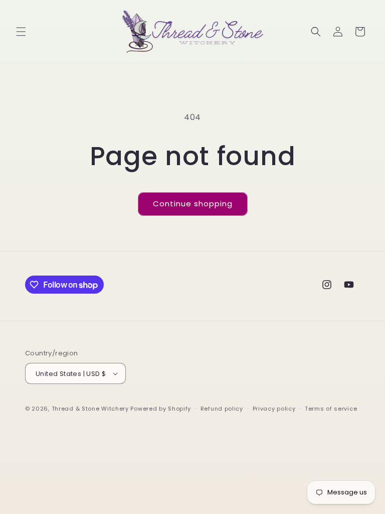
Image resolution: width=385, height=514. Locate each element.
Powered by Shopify (160, 409)
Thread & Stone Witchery (90, 409)
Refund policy (222, 409)
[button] (21, 32)
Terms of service (331, 409)
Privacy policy (274, 409)
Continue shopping (193, 203)
